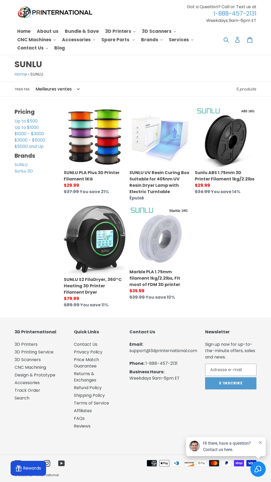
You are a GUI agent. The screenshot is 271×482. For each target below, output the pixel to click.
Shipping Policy (89, 395)
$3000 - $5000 (30, 140)
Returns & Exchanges (85, 377)
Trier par (22, 89)
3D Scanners (28, 360)
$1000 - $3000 (29, 134)
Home (21, 74)
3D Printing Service (34, 352)
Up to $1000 (27, 127)
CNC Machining (30, 367)
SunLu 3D (24, 171)
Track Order (27, 390)
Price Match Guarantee (86, 363)
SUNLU (21, 165)
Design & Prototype (35, 375)
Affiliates (83, 411)
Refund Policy (88, 388)
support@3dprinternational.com (163, 351)
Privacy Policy (88, 352)
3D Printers (26, 344)
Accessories (27, 383)
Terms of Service (91, 403)
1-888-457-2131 (162, 363)
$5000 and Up (29, 146)
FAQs (79, 418)
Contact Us (85, 344)
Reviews (82, 426)
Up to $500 (26, 121)
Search (22, 398)
